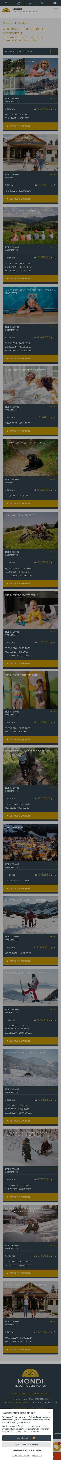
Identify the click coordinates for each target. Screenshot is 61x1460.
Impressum (37, 1455)
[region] (26, 1424)
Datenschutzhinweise (20, 1455)
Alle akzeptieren (24, 1438)
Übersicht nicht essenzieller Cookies (27, 1450)
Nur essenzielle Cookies (26, 1445)
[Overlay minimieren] (49, 1413)
